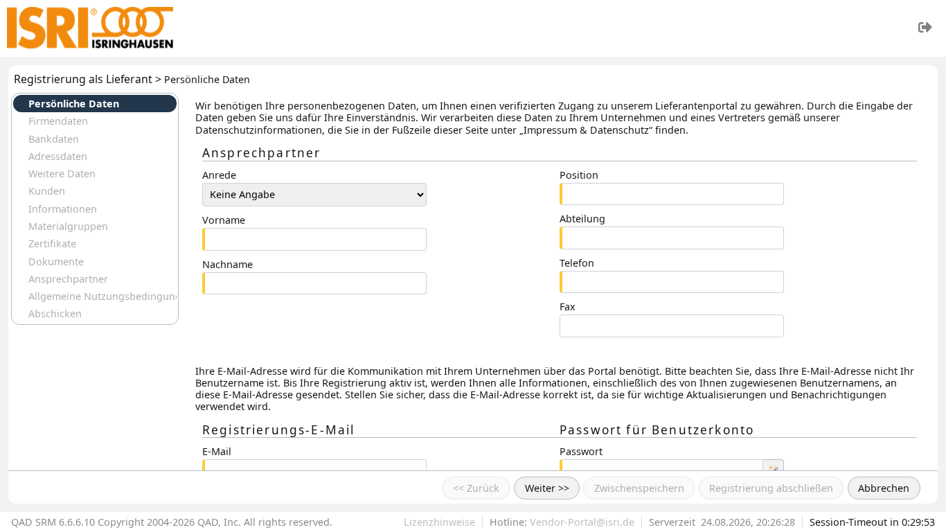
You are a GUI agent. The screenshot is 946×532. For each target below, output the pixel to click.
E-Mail (216, 451)
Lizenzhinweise (439, 522)
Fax (567, 306)
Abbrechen (883, 488)
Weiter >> (547, 488)
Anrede (219, 174)
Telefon (577, 262)
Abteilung (582, 218)
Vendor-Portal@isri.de (582, 522)
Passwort (581, 451)
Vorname (223, 220)
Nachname (227, 264)
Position (579, 174)
